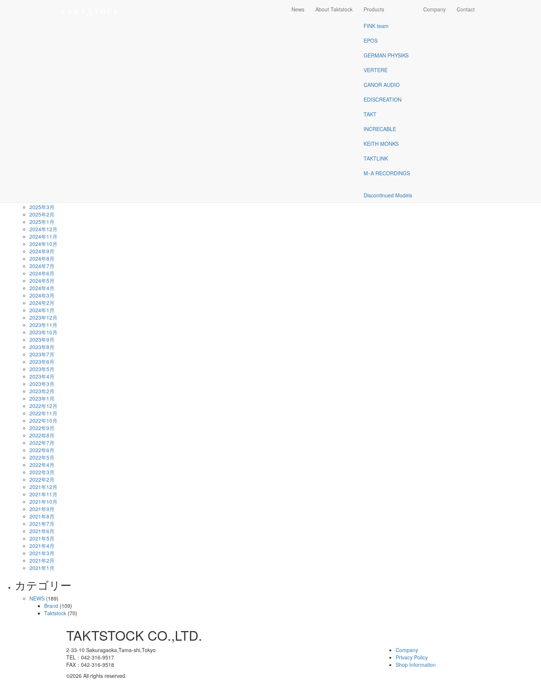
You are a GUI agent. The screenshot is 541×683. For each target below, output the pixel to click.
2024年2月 (41, 302)
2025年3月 (41, 207)
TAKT (370, 114)
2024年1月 (41, 310)
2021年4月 (41, 545)
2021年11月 (43, 494)
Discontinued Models (388, 195)
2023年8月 (41, 347)
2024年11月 (43, 236)
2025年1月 (41, 221)
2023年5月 (41, 369)
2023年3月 (41, 383)
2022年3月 (41, 472)
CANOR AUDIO (382, 84)
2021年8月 (41, 516)
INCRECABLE (380, 129)
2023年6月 (41, 361)
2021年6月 (41, 531)
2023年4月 (41, 376)
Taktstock (55, 613)
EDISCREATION (383, 99)
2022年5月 (41, 457)
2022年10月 (43, 420)
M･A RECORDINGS (387, 173)
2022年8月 (41, 435)
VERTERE (376, 70)
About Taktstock (334, 9)
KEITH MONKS (381, 143)
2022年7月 (41, 442)
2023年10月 (43, 332)
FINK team (376, 25)
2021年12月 (43, 486)
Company (434, 9)
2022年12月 (43, 405)
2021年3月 (41, 553)
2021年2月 (41, 560)
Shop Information (416, 664)
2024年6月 (41, 273)
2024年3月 (41, 295)
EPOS (371, 40)
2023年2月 (41, 391)
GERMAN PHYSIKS (386, 55)
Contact (466, 9)
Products (374, 9)
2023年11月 (43, 324)
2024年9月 (41, 251)
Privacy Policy (412, 657)
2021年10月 (43, 501)
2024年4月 (41, 288)
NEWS (37, 598)
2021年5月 (41, 538)
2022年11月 (43, 413)
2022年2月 (41, 479)
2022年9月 (41, 428)
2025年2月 (41, 214)
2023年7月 (41, 354)
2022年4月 (41, 464)
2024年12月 (43, 229)
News (297, 9)
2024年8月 (41, 258)
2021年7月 (41, 523)
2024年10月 (43, 243)
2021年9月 (41, 509)
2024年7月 (41, 266)
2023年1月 (41, 398)
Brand (51, 605)
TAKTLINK (376, 158)
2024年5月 (41, 280)
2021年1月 (41, 567)
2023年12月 (43, 317)
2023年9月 (41, 339)
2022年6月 (41, 450)
